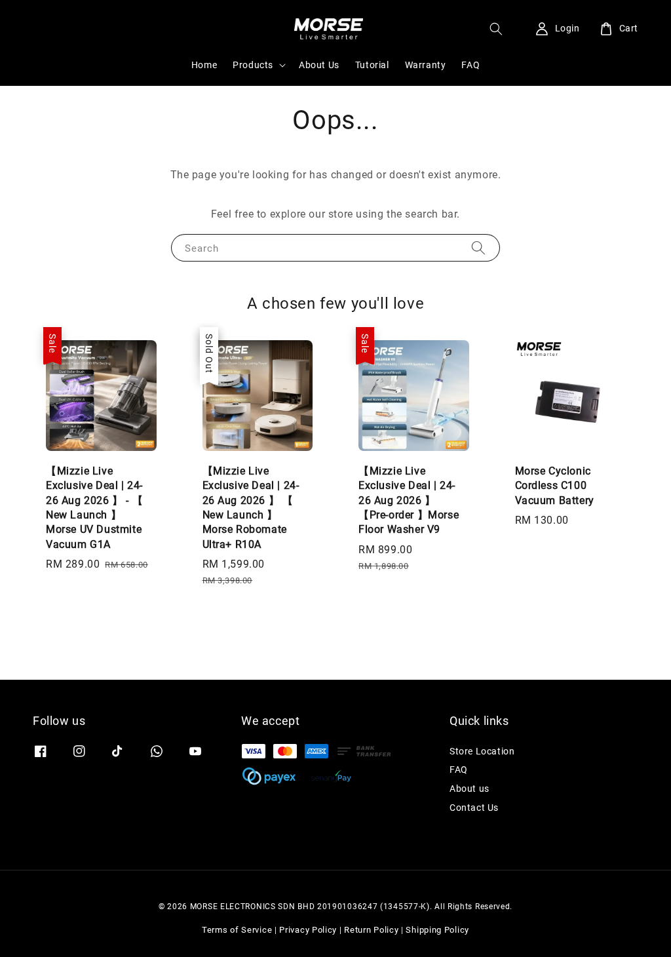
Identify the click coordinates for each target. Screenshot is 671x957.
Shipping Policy (437, 930)
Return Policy (371, 930)
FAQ (470, 65)
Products (253, 65)
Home (204, 65)
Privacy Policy (308, 930)
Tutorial (372, 65)
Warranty (425, 65)
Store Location (482, 751)
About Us (319, 65)
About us (469, 788)
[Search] (478, 247)
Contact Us (474, 807)
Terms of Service (237, 930)
